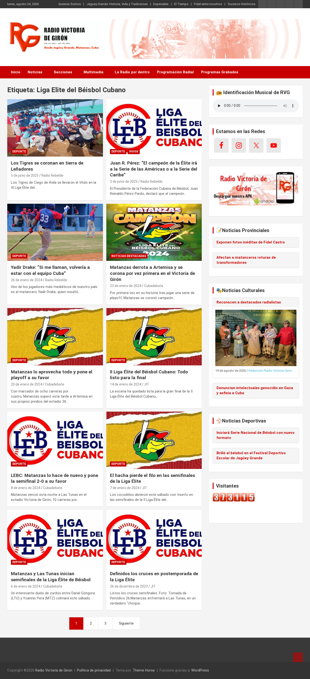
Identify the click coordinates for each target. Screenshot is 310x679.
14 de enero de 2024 (125, 384)
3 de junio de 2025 (124, 181)
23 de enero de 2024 (125, 286)
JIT (146, 384)
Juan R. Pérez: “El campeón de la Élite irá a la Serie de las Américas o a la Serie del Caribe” (153, 169)
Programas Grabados (219, 72)
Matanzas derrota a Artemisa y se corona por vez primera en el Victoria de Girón (152, 273)
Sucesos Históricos (242, 4)
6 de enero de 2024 (25, 586)
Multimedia (93, 72)
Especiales (161, 4)
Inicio (15, 72)
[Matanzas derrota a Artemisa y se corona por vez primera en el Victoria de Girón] (154, 232)
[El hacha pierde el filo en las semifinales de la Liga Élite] (154, 440)
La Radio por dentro (132, 72)
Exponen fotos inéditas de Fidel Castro (251, 242)
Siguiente (126, 623)
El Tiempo (181, 4)
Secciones (63, 72)
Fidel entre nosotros (208, 4)
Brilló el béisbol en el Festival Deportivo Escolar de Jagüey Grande (251, 455)
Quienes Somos (69, 4)
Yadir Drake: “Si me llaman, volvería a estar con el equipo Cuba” (50, 270)
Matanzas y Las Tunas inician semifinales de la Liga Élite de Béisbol (51, 576)
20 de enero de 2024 (26, 384)
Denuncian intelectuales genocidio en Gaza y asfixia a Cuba (255, 390)
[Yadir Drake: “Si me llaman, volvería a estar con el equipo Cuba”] (55, 232)
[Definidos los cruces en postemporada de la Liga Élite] (154, 538)
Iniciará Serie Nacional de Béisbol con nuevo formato (255, 435)
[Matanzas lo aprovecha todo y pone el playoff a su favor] (55, 336)
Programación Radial (175, 72)
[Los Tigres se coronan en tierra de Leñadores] (55, 128)
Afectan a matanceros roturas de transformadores (246, 260)
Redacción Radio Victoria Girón (270, 370)
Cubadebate (153, 286)
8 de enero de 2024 (25, 488)
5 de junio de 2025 (25, 175)
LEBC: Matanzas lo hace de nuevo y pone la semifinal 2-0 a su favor (54, 478)
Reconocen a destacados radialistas (249, 302)
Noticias (35, 72)
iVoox (133, 151)
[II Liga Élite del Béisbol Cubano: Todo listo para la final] (154, 336)
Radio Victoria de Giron (53, 670)
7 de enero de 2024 (124, 488)
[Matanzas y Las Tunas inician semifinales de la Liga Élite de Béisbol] (55, 538)
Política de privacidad (94, 670)
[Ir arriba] (298, 657)
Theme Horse (144, 670)
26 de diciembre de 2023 (129, 586)
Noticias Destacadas (128, 256)
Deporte (19, 151)
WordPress (200, 670)
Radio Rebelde (52, 175)
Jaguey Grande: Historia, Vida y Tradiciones (117, 4)
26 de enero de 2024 (26, 280)
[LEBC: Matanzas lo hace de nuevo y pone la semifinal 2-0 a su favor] (55, 440)
